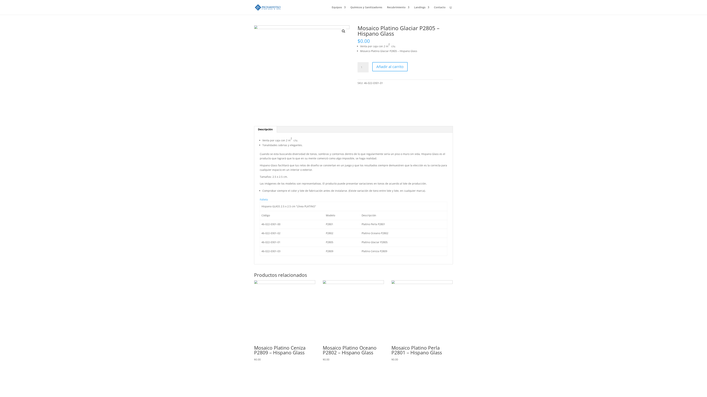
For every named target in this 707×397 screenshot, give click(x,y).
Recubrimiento (396, 7)
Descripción (265, 129)
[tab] (265, 129)
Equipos (337, 7)
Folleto (264, 199)
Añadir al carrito (390, 66)
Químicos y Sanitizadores (366, 7)
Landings (419, 7)
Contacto (440, 7)
